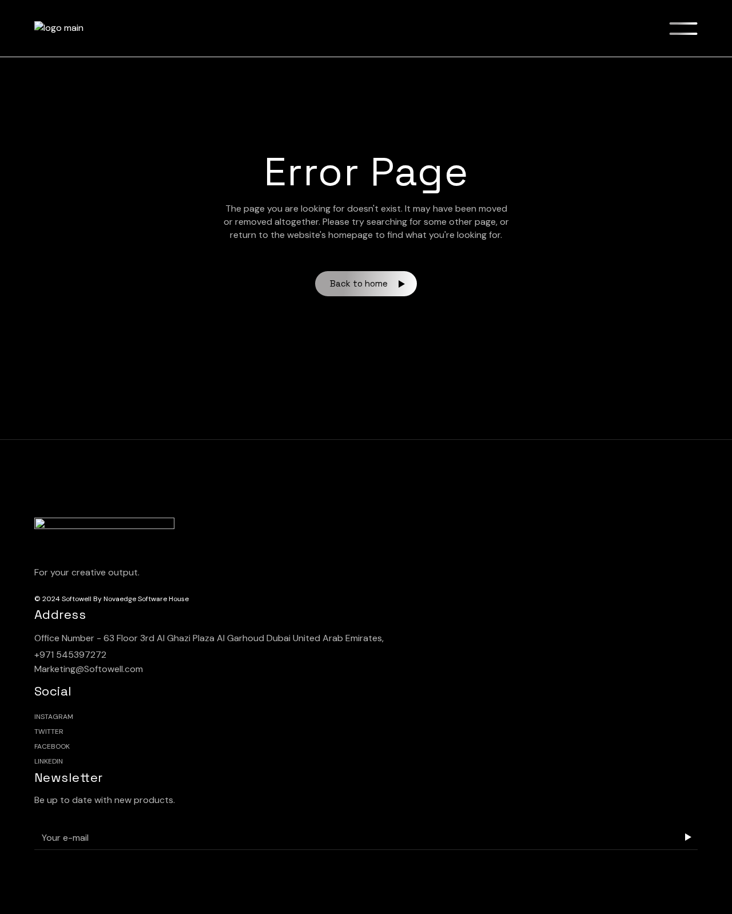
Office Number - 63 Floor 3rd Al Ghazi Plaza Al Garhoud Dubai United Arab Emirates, (209, 638)
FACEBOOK (52, 746)
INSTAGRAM (53, 716)
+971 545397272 (70, 655)
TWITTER (48, 731)
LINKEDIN (48, 761)
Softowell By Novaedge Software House (125, 598)
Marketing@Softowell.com (88, 669)
